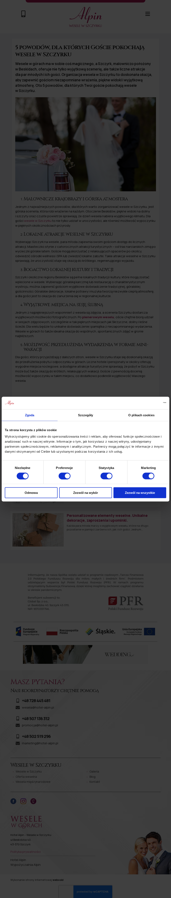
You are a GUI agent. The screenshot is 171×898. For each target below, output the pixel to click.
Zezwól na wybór (85, 492)
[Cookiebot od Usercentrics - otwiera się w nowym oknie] (148, 403)
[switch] (64, 476)
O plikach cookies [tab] (141, 415)
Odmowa (31, 492)
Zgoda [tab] (29, 415)
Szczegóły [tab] (85, 415)
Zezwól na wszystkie (140, 492)
